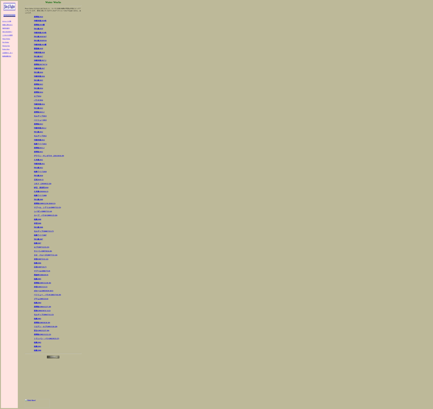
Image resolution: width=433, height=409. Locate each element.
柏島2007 (37, 243)
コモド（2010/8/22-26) (42, 184)
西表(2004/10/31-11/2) (42, 311)
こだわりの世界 (7, 35)
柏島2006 (37, 263)
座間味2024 (38, 17)
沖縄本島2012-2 (40, 128)
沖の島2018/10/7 (40, 37)
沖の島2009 (38, 199)
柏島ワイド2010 (40, 172)
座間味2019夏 (39, 25)
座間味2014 (38, 92)
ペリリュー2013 (40, 120)
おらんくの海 (6, 21)
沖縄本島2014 (39, 104)
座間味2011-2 (39, 148)
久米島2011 (38, 160)
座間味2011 (38, 152)
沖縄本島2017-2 (40, 60)
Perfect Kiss (5, 49)
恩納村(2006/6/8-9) (41, 275)
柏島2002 (37, 342)
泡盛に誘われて (7, 25)
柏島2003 (37, 319)
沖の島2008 (38, 227)
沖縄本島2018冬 (40, 33)
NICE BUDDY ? (7, 32)
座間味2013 (38, 124)
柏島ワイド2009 (40, 195)
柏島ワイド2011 (40, 144)
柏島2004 (37, 303)
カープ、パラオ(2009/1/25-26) (45, 215)
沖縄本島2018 (39, 52)
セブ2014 (37, 96)
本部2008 (37, 223)
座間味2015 (38, 84)
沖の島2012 (38, 132)
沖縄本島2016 (39, 76)
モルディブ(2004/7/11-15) (44, 315)
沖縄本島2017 (39, 68)
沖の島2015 (38, 80)
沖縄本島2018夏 (40, 45)
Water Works (6, 39)
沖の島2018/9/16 (40, 41)
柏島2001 (37, 346)
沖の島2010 (38, 176)
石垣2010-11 (39, 180)
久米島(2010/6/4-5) (41, 191)
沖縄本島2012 (39, 140)
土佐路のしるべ (7, 53)
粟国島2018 (38, 49)
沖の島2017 (38, 56)
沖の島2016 (38, 72)
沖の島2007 (38, 239)
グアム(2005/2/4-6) (41, 299)
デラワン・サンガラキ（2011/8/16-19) (49, 156)
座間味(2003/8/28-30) (42, 323)
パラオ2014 (38, 100)
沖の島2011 (38, 168)
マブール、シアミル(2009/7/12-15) (47, 207)
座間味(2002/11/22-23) (42, 334)
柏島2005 (37, 279)
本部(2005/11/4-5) (40, 287)
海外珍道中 (6, 28)
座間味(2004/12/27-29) (42, 307)
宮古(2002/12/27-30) (41, 330)
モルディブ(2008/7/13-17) (44, 231)
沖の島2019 (38, 29)
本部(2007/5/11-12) (41, 259)
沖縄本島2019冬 (40, 21)
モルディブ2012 (40, 136)
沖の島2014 (38, 88)
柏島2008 (37, 219)
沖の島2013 (38, 108)
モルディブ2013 (40, 116)
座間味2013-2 (39, 112)
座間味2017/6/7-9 (40, 64)
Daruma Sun (6, 46)
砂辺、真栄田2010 (41, 188)
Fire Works (5, 42)
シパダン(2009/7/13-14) (43, 211)
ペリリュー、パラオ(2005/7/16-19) (47, 295)
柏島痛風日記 (6, 56)
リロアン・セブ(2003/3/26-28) (45, 327)
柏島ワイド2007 (40, 235)
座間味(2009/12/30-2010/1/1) (44, 203)
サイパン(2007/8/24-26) (43, 251)
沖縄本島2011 (39, 164)
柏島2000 (37, 350)
